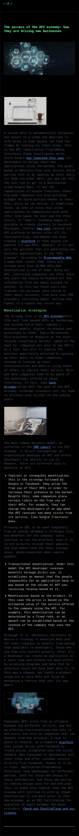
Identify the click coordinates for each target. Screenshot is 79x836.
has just (44, 228)
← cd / (7, 3)
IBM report (42, 447)
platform (28, 241)
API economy (52, 316)
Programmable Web (57, 257)
